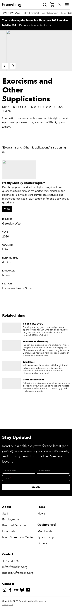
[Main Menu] (67, 5)
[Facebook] (11, 590)
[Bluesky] (23, 590)
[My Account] (59, 5)
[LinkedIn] (29, 590)
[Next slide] (13, 66)
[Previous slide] (5, 66)
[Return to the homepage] (15, 5)
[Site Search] (45, 5)
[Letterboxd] (17, 590)
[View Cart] (52, 5)
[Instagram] (5, 590)
